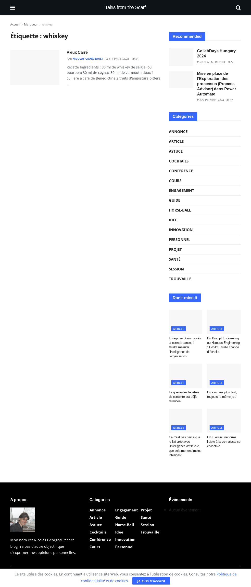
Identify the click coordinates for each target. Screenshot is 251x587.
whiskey (47, 24)
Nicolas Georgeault (88, 58)
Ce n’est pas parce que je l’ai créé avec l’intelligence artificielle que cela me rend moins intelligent (185, 446)
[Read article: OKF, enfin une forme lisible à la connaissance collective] (224, 421)
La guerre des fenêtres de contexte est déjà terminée (184, 396)
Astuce (176, 151)
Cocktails (178, 161)
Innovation (181, 229)
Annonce (178, 131)
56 (232, 62)
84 (136, 58)
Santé (174, 259)
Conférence (181, 170)
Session (176, 269)
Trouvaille (180, 278)
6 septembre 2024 (211, 100)
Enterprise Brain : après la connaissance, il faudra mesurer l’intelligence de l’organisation (185, 347)
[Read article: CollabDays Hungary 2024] (181, 57)
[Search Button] (238, 7)
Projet (175, 249)
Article (176, 141)
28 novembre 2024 (212, 62)
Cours (175, 180)
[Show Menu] (12, 7)
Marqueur (31, 24)
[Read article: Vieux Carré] (34, 67)
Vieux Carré (77, 52)
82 (231, 100)
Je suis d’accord (151, 581)
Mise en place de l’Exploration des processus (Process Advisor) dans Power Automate (216, 83)
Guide (174, 200)
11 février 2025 (118, 58)
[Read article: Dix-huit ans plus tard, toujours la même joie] (224, 376)
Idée (173, 219)
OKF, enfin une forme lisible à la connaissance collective (223, 441)
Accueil (15, 24)
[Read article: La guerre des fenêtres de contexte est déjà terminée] (185, 376)
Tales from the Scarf (125, 7)
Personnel (179, 239)
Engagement (181, 190)
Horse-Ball (180, 210)
